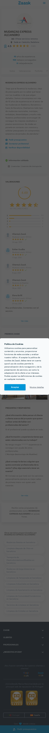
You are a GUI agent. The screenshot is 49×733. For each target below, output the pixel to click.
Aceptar (15, 387)
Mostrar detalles (37, 387)
